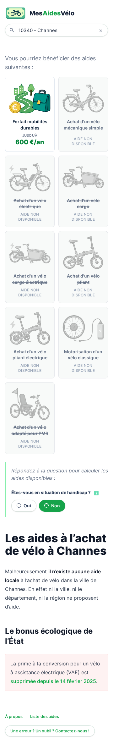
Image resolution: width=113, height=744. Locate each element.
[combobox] (61, 30)
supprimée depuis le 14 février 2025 (53, 681)
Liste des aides (44, 716)
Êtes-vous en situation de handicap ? (51, 492)
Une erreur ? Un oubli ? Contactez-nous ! (49, 731)
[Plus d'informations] (96, 493)
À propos (14, 716)
